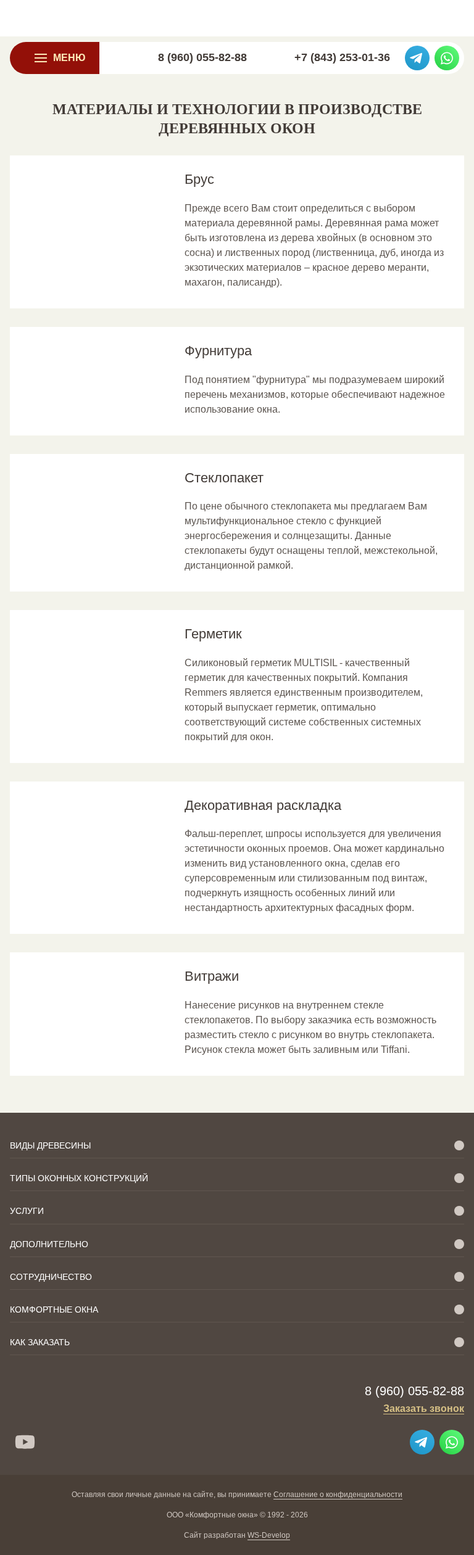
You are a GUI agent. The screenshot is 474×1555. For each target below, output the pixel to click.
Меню (69, 57)
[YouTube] (25, 1442)
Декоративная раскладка (263, 805)
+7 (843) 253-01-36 (342, 57)
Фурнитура (218, 350)
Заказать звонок (423, 1408)
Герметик (213, 633)
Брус (199, 179)
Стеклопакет (224, 477)
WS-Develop (268, 1535)
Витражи (212, 976)
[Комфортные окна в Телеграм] (417, 58)
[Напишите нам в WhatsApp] (446, 58)
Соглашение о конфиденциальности (337, 1494)
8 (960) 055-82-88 (202, 57)
